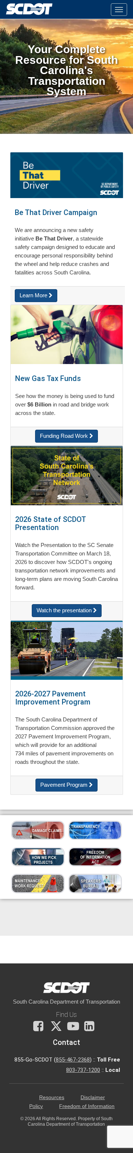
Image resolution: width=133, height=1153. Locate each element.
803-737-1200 (83, 1070)
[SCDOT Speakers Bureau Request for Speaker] (95, 883)
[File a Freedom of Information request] (95, 856)
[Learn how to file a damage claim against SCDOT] (38, 830)
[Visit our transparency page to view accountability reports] (95, 830)
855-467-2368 (73, 1059)
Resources (51, 1097)
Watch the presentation (65, 610)
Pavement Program (64, 785)
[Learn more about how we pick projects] (38, 856)
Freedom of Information (87, 1106)
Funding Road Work (64, 436)
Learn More (34, 295)
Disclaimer (93, 1097)
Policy (36, 1106)
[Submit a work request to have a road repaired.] (38, 883)
